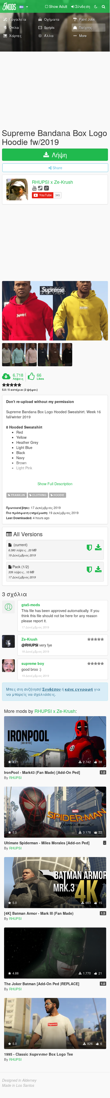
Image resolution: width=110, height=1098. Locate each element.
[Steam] (40, 187)
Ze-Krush (29, 639)
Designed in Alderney (19, 1080)
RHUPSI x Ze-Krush (52, 182)
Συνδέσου (51, 689)
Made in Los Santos (18, 1085)
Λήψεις (18, 378)
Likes (40, 378)
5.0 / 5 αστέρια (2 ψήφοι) (20, 389)
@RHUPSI (29, 645)
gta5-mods (30, 604)
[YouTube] (34, 187)
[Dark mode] (95, 6)
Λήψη (58, 154)
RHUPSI (15, 777)
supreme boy (32, 663)
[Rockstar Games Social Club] (46, 187)
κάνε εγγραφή (79, 689)
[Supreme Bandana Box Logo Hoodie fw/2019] (55, 310)
